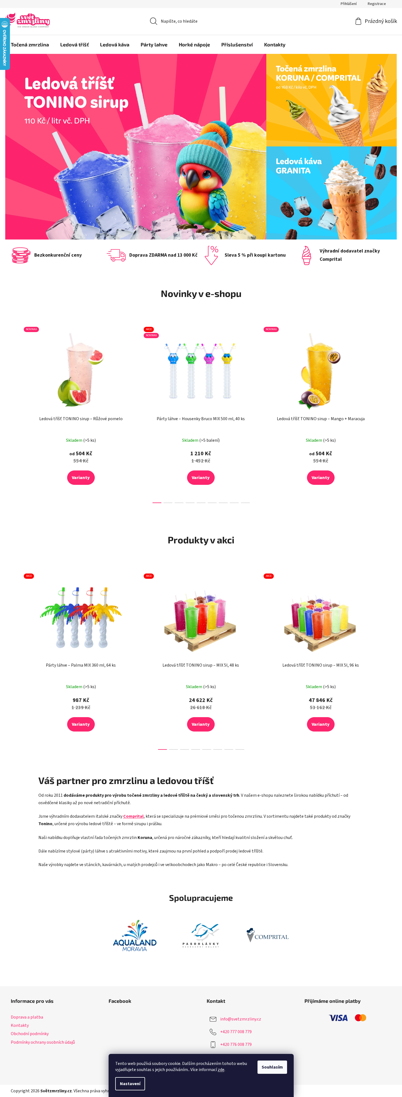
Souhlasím (272, 1067)
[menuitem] (29, 44)
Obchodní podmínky (30, 1034)
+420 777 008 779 (236, 1032)
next (387, 413)
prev (15, 413)
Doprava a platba (27, 1017)
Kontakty (20, 1025)
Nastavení (130, 1084)
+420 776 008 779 (236, 1044)
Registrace (377, 4)
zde (221, 1070)
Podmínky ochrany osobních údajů (43, 1042)
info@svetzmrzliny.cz (240, 1019)
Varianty (81, 478)
